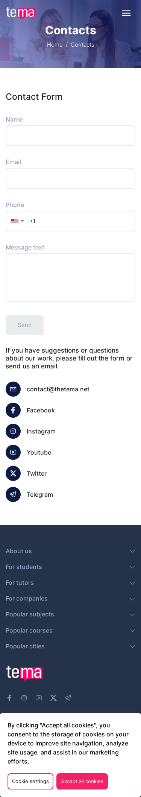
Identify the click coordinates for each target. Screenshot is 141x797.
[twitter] (53, 696)
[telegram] (68, 698)
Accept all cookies (82, 781)
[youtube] (38, 698)
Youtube (39, 452)
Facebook (41, 410)
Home (55, 44)
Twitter (37, 473)
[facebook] (9, 698)
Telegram (40, 494)
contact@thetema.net (58, 389)
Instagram (41, 431)
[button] (16, 221)
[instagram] (24, 698)
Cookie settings (30, 781)
